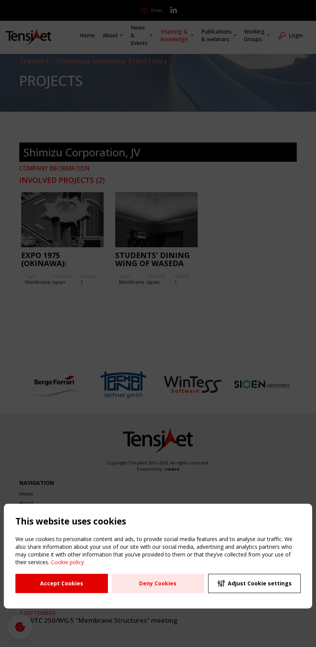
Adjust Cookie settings (260, 583)
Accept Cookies (61, 583)
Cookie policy (67, 562)
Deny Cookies (157, 583)
